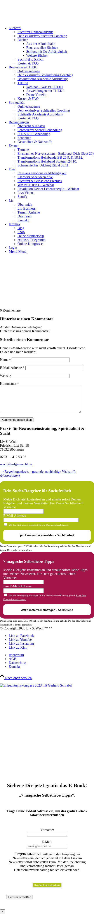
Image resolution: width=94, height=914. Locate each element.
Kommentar (9, 383)
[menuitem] (51, 45)
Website (5, 376)
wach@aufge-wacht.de (16, 464)
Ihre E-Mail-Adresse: (17, 586)
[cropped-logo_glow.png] (33, 20)
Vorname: (10, 507)
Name (5, 359)
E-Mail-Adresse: (14, 515)
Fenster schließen (19, 897)
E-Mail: (47, 842)
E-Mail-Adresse (12, 368)
